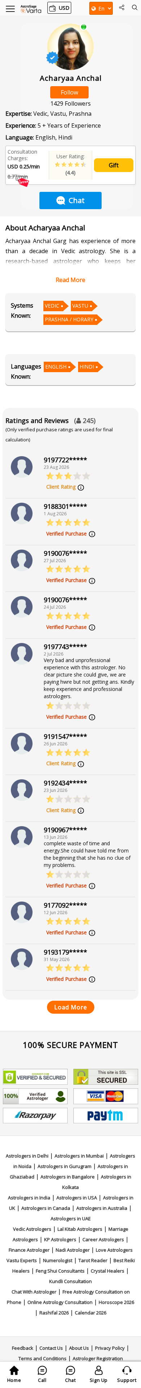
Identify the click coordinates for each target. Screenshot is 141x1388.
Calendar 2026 (90, 1312)
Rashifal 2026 (54, 1312)
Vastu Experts (22, 1260)
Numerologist (57, 1260)
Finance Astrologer (29, 1250)
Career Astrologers (103, 1239)
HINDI (87, 366)
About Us (79, 1348)
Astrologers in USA (76, 1197)
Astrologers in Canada (45, 1208)
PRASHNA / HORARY (69, 319)
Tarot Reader (92, 1260)
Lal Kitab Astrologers (79, 1229)
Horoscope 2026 (116, 1302)
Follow (69, 92)
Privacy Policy (110, 1348)
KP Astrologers (60, 1239)
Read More (70, 280)
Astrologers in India (29, 1197)
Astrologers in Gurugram (64, 1166)
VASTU (80, 305)
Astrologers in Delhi (27, 1156)
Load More (70, 1007)
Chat (77, 200)
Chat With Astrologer (34, 1291)
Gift (114, 165)
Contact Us (51, 1348)
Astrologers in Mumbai (79, 1156)
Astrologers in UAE (71, 1218)
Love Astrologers (114, 1250)
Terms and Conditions (42, 1358)
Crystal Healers (107, 1271)
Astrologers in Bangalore (67, 1176)
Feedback (22, 1348)
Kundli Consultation (70, 1281)
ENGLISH (56, 366)
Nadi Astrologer (73, 1250)
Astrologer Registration (98, 1358)
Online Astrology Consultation (60, 1302)
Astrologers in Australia (101, 1208)
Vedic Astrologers (32, 1229)
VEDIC (52, 305)
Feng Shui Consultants (60, 1271)
